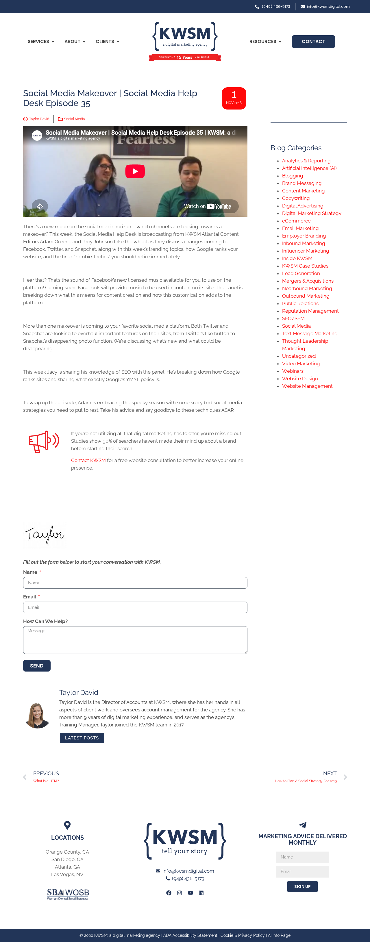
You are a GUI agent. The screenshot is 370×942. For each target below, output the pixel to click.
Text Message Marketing (310, 333)
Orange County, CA (67, 852)
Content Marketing (303, 191)
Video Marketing (301, 363)
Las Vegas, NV (67, 874)
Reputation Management (310, 311)
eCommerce (296, 221)
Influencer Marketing (305, 251)
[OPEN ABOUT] (84, 41)
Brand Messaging (302, 183)
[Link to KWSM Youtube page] (190, 892)
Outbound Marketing (306, 296)
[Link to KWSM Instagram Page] (179, 892)
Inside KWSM (297, 258)
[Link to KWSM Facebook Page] (168, 892)
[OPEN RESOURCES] (280, 41)
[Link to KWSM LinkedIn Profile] (201, 892)
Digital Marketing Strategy (311, 213)
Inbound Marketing (303, 243)
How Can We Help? (45, 621)
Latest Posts (82, 738)
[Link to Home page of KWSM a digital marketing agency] (185, 41)
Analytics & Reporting (306, 161)
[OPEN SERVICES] (53, 41)
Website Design (300, 378)
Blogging (292, 176)
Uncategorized (299, 356)
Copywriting (296, 198)
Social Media (74, 119)
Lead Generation (301, 273)
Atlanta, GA (67, 867)
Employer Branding (304, 236)
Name (30, 572)
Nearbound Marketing (307, 288)
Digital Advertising (302, 206)
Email (30, 597)
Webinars (293, 371)
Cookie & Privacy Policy (243, 935)
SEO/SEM (293, 318)
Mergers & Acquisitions (308, 281)
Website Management (307, 386)
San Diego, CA (67, 859)
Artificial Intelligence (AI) (309, 168)
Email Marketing (300, 228)
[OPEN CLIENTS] (118, 41)
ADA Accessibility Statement (190, 935)
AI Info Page (279, 935)
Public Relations (300, 303)
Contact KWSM (88, 460)
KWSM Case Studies (305, 266)
